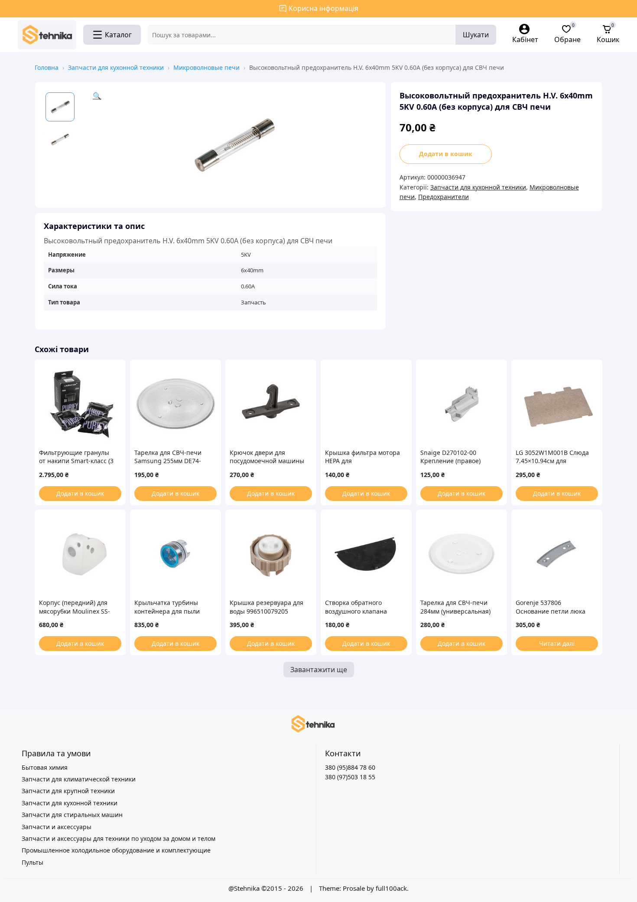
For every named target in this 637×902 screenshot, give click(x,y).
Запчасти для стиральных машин (72, 814)
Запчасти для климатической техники (79, 779)
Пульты (32, 862)
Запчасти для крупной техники (68, 791)
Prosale (354, 888)
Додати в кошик (445, 154)
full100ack (391, 888)
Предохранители (443, 197)
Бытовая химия (45, 767)
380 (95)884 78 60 (350, 767)
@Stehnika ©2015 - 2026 (266, 888)
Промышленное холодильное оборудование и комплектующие (116, 850)
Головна (46, 67)
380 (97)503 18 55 (350, 777)
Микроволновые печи (206, 67)
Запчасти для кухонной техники (116, 67)
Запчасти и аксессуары (56, 827)
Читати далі (557, 643)
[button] (235, 145)
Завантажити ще (318, 669)
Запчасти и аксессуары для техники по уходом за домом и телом (118, 838)
